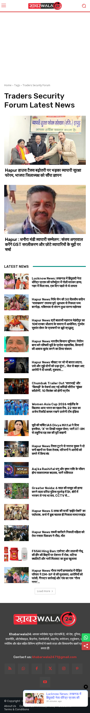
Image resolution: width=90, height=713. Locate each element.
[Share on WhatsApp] (86, 637)
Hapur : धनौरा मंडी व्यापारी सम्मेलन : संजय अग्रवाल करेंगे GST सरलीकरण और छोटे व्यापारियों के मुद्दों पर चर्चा (44, 244)
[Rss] (10, 669)
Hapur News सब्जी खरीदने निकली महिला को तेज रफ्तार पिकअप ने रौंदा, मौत (58, 534)
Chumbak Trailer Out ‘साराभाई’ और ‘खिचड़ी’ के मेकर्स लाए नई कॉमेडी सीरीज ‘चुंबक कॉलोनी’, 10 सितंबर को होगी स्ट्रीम (57, 387)
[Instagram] (63, 669)
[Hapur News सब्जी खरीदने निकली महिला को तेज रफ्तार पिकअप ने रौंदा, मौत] (16, 533)
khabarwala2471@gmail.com (54, 657)
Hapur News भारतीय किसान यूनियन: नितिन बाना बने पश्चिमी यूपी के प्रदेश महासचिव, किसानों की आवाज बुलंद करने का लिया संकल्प (58, 345)
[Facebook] (37, 669)
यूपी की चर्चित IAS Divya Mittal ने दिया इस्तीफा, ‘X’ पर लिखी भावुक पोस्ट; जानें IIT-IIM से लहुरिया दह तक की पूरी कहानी (58, 429)
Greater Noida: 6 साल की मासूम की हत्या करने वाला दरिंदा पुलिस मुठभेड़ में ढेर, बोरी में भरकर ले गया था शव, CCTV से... (57, 491)
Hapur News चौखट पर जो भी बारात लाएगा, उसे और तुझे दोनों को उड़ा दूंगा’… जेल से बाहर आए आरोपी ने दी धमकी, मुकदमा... (58, 366)
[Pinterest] (77, 669)
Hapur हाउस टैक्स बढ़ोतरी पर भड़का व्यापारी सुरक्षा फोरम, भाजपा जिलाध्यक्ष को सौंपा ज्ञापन (43, 173)
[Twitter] (50, 669)
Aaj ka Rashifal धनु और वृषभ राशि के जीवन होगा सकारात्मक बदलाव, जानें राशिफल (58, 471)
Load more (43, 591)
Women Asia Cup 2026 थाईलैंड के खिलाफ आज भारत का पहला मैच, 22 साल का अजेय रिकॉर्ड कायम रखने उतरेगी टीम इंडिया (56, 408)
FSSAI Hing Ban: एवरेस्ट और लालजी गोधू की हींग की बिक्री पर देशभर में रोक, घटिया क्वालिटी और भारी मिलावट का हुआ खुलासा (57, 555)
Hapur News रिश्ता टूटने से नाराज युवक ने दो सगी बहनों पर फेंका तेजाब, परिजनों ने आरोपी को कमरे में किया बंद (58, 450)
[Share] (86, 646)
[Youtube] (45, 682)
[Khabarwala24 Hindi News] (45, 6)
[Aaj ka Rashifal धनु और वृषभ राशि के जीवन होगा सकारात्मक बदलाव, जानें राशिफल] (16, 470)
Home (8, 85)
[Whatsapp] (23, 669)
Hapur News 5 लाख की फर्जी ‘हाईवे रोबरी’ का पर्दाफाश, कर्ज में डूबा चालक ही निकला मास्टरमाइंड (58, 513)
